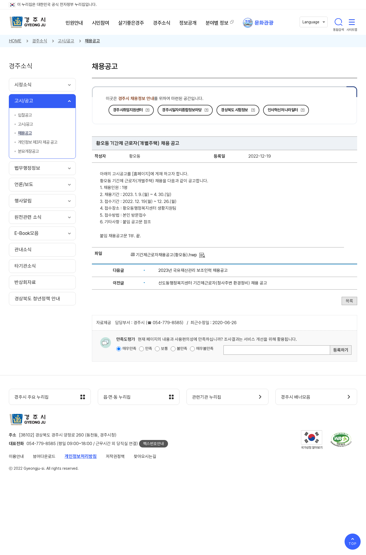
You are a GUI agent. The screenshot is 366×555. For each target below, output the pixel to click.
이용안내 (16, 456)
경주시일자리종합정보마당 (181, 110)
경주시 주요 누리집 (31, 397)
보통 (164, 348)
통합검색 (338, 22)
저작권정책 (115, 456)
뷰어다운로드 (44, 456)
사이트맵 (351, 22)
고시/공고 (66, 40)
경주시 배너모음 (295, 397)
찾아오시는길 (145, 456)
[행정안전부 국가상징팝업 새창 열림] (311, 439)
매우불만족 (205, 348)
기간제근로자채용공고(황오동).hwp (166, 254)
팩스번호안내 (153, 443)
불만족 (182, 348)
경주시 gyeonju (27, 22)
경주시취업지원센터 (128, 110)
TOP (353, 544)
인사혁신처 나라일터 (283, 110)
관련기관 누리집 (206, 397)
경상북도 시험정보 (234, 110)
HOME (15, 40)
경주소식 (39, 40)
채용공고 (92, 40)
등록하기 (340, 350)
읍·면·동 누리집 (117, 397)
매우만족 (129, 348)
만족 (148, 348)
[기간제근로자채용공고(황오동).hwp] (202, 254)
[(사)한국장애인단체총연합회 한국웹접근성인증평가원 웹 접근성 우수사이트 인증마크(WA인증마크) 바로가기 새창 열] (341, 439)
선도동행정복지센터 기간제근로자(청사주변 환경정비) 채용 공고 (212, 283)
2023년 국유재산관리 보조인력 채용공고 (193, 270)
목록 (349, 301)
